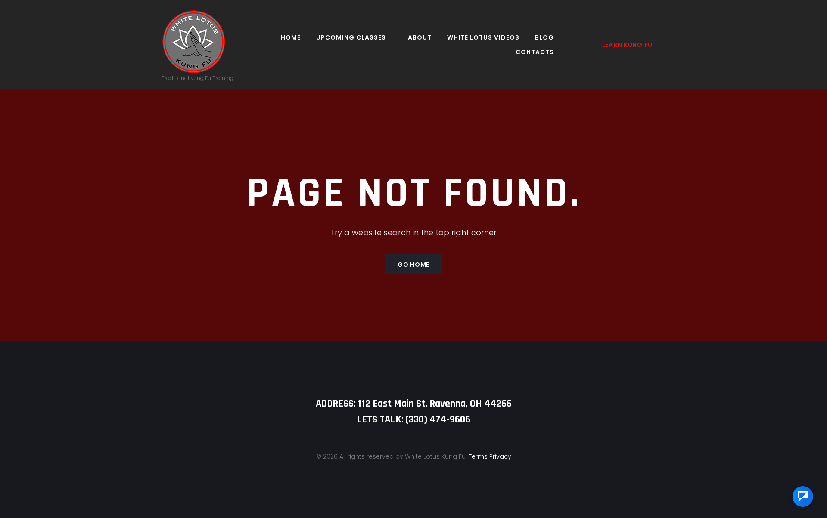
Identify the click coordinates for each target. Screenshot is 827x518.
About (420, 37)
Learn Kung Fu (627, 44)
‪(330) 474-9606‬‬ (437, 419)
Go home (413, 264)
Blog (544, 37)
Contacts (535, 52)
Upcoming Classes (351, 37)
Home (291, 37)
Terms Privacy (490, 456)
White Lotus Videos (483, 37)
